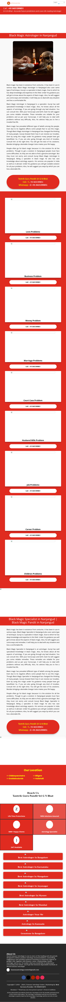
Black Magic (17, 131)
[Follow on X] (28, 978)
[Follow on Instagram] (42, 978)
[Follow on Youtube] (33, 978)
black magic (31, 652)
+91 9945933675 (40, 987)
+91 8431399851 (16, 8)
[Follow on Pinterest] (38, 978)
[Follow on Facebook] (24, 978)
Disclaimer (14, 990)
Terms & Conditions (49, 990)
